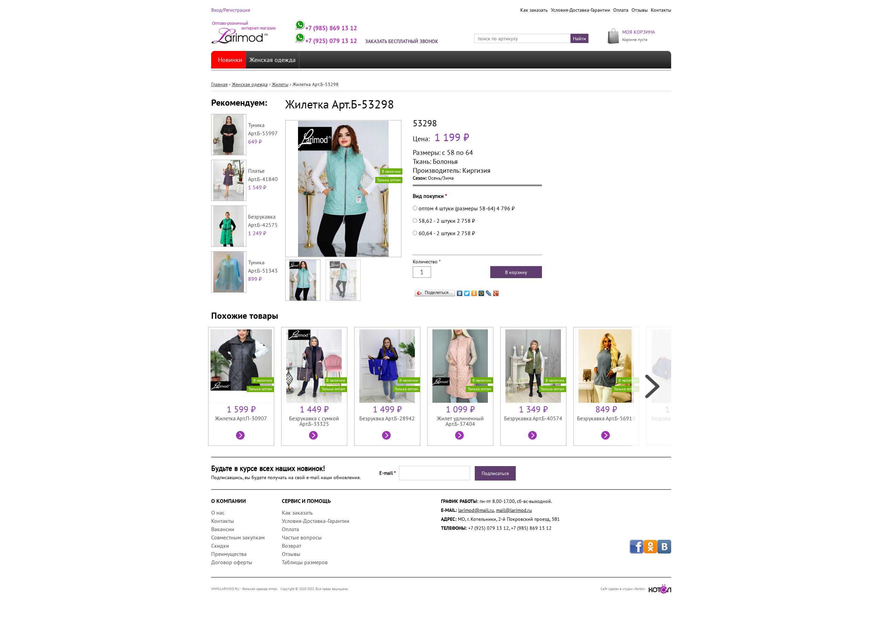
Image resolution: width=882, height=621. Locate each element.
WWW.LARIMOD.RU (225, 589)
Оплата (620, 10)
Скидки (220, 545)
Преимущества (229, 553)
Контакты (661, 10)
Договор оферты (231, 562)
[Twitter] (467, 293)
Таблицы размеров (305, 562)
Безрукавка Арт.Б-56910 (606, 418)
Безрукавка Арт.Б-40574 (533, 418)
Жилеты (280, 84)
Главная (219, 84)
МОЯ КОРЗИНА (638, 32)
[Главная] (243, 35)
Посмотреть (241, 436)
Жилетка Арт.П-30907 (241, 418)
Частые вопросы (302, 537)
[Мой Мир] (481, 293)
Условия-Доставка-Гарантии (580, 10)
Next (651, 386)
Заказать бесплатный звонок (401, 41)
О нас (218, 512)
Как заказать (534, 10)
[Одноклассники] (474, 293)
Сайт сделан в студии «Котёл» (623, 589)
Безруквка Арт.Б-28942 (387, 418)
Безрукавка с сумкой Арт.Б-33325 (314, 421)
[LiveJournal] (488, 293)
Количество (427, 262)
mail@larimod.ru (514, 510)
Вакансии (222, 529)
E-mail (387, 473)
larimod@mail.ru (476, 510)
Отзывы (640, 10)
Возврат (291, 545)
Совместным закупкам (238, 537)
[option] (244, 386)
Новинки (230, 60)
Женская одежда (272, 60)
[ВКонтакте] (459, 293)
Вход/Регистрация (230, 10)
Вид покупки (430, 195)
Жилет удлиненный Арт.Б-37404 (460, 421)
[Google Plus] (496, 293)
